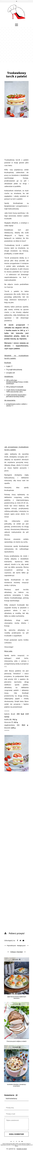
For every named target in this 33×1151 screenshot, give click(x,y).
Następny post (21, 945)
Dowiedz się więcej (22, 1148)
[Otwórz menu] (16, 25)
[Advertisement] (16, 44)
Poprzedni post (11, 945)
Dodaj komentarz (16, 1134)
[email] (23, 940)
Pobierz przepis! (17, 933)
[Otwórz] (16, 1)
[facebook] (17, 940)
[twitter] (20, 940)
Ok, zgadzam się (10, 1148)
